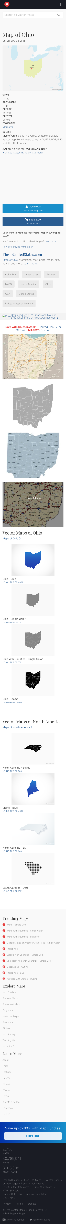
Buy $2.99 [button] (34, 221)
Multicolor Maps (11, 1016)
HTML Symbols (11, 1190)
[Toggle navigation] (59, 4)
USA (7, 293)
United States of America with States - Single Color (33, 942)
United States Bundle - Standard (23, 152)
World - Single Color (16, 924)
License (6, 1078)
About (6, 1060)
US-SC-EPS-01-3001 (12, 891)
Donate (32, 1203)
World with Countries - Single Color (24, 930)
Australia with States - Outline (21, 978)
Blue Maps (8, 1022)
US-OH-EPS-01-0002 (13, 662)
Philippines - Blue (15, 972)
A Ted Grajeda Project (14, 1213)
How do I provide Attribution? (18, 246)
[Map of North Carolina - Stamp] (33, 749)
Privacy (6, 1090)
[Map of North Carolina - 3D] (33, 829)
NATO (8, 284)
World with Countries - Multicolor (23, 936)
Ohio (47, 284)
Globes (6, 1028)
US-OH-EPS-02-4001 (13, 582)
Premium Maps (10, 998)
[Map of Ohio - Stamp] (33, 680)
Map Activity (9, 1034)
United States (26, 293)
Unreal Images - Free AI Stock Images (23, 1183)
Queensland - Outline (17, 966)
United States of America (19, 303)
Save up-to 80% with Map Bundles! (33, 1132)
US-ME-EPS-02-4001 (13, 811)
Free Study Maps (43, 1187)
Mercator (8, 127)
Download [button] (33, 208)
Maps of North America (17, 727)
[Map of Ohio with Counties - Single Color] (33, 640)
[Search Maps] (58, 14)
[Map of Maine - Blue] (33, 789)
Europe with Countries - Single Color (25, 954)
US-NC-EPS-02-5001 (13, 771)
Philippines (12, 948)
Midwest (51, 274)
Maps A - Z (8, 1046)
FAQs (5, 1066)
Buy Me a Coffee (11, 1102)
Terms (6, 1096)
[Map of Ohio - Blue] (33, 560)
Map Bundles (9, 992)
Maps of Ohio (11, 538)
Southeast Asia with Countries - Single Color (29, 960)
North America (29, 284)
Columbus (10, 274)
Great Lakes (31, 274)
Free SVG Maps (11, 1180)
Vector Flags (52, 1180)
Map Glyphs (9, 1197)
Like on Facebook (14, 1219)
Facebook (8, 1108)
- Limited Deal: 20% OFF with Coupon (33, 328)
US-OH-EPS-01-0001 (12, 622)
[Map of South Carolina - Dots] (33, 869)
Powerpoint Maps (11, 1004)
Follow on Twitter (41, 1219)
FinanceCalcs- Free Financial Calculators (25, 1194)
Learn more (50, 241)
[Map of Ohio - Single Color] (33, 600)
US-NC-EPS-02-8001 (13, 851)
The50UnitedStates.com (22, 254)
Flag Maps (8, 1010)
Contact (7, 1084)
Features (7, 1072)
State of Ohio (10, 259)
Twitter (6, 1114)
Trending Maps (10, 1040)
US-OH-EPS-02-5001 (13, 702)
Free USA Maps (32, 1180)
